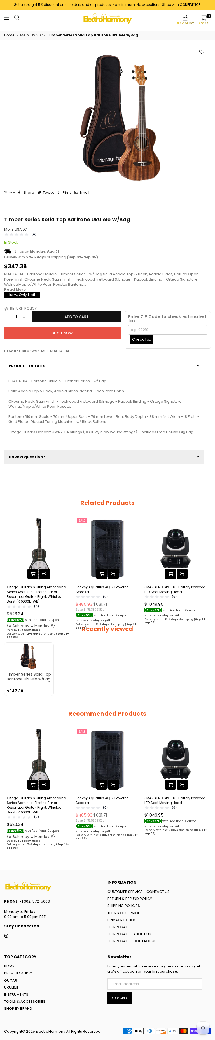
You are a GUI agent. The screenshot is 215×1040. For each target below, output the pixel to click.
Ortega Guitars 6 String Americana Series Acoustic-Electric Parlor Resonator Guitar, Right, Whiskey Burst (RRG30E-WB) (36, 594)
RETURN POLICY (23, 308)
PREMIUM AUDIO (18, 973)
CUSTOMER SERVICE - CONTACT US (139, 891)
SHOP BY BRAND (18, 1008)
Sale (81, 520)
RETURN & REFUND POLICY (130, 898)
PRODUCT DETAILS (27, 366)
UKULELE (11, 987)
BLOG (9, 966)
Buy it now (62, 332)
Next (206, 581)
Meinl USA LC (15, 229)
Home (9, 35)
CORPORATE (119, 927)
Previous (9, 581)
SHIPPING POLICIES (124, 905)
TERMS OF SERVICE (124, 913)
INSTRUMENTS (16, 994)
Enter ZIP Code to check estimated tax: (167, 318)
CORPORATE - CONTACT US (132, 941)
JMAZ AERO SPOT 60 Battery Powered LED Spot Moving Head (174, 589)
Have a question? (27, 457)
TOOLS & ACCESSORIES (24, 1001)
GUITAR (10, 980)
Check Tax (141, 339)
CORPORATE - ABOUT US (129, 934)
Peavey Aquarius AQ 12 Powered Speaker (102, 589)
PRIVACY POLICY (122, 920)
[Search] (17, 19)
